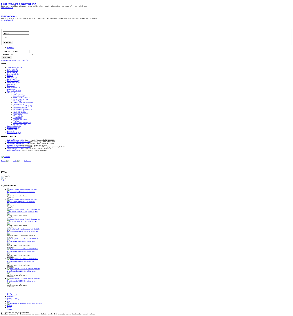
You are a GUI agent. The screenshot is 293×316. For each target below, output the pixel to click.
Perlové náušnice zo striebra (15, 140)
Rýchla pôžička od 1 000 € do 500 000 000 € (21, 241)
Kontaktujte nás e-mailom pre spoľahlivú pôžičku (22, 231)
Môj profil (4, 60)
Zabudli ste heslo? (12, 298)
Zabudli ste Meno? (13, 300)
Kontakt (9, 306)
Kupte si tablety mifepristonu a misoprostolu (21, 202)
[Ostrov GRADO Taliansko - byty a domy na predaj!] (5, 157)
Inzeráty (3, 161)
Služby (15, 161)
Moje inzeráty (12, 60)
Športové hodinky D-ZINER (16, 148)
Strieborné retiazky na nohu (15, 143)
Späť (2, 180)
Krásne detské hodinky (14, 150)
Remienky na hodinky (14, 145)
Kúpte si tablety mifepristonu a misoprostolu (21, 192)
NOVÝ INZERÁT (22, 60)
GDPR (9, 307)
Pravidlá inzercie (12, 295)
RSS (8, 301)
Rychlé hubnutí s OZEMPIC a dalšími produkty (22, 271)
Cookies (9, 309)
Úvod (9, 293)
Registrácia (10, 47)
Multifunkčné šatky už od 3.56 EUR (18, 142)
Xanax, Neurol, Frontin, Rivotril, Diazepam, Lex (22, 211)
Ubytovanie (27, 161)
